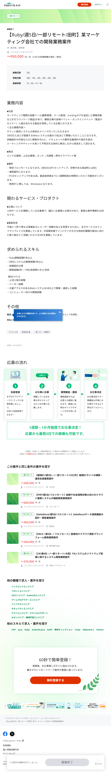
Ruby (27, 629)
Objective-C (88, 629)
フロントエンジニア (21, 591)
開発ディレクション (63, 629)
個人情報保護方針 (11, 749)
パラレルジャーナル (12, 740)
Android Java (38, 629)
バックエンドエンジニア (23, 586)
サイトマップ (9, 753)
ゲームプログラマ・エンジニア (26, 599)
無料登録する (55, 680)
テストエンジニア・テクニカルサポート (30, 613)
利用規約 (7, 745)
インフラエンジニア (21, 604)
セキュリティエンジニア (23, 608)
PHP (14, 629)
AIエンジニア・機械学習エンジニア (28, 617)
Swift (49, 629)
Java (20, 629)
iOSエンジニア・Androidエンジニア (28, 595)
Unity (77, 629)
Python (100, 629)
